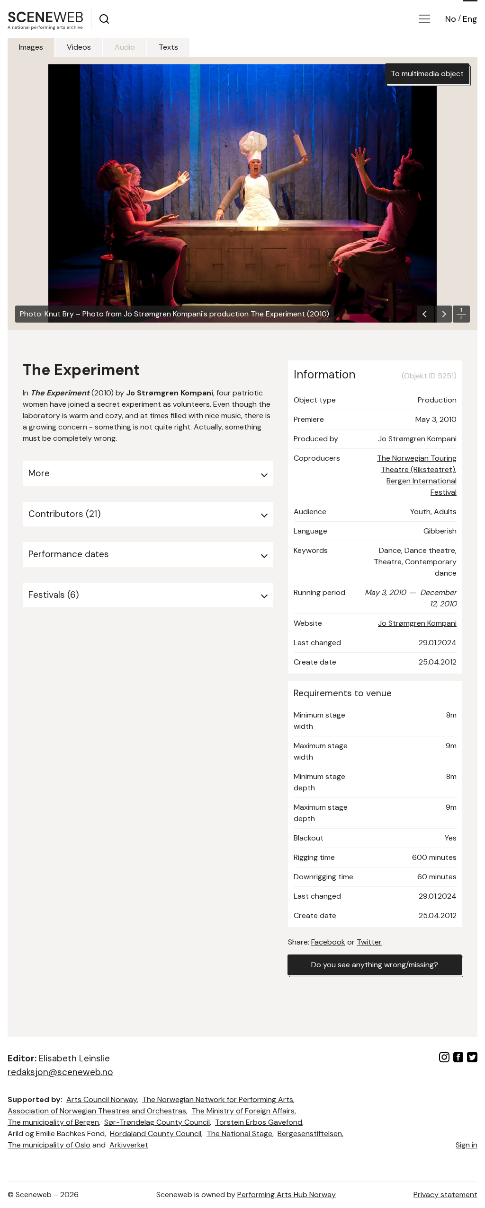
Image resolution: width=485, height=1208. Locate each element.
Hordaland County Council (155, 1133)
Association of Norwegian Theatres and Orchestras (97, 1111)
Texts (168, 47)
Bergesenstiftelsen (310, 1133)
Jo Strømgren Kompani (417, 439)
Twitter (369, 942)
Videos (79, 47)
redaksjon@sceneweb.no (60, 1072)
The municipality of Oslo (49, 1145)
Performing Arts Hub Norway (286, 1194)
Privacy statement (445, 1194)
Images (31, 47)
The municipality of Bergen (53, 1122)
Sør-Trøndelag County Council (157, 1122)
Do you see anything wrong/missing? (374, 965)
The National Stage (239, 1133)
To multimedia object (427, 74)
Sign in (466, 1145)
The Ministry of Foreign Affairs (243, 1111)
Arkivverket (128, 1145)
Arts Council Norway (101, 1099)
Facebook (328, 942)
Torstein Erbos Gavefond (258, 1122)
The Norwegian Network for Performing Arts (217, 1099)
